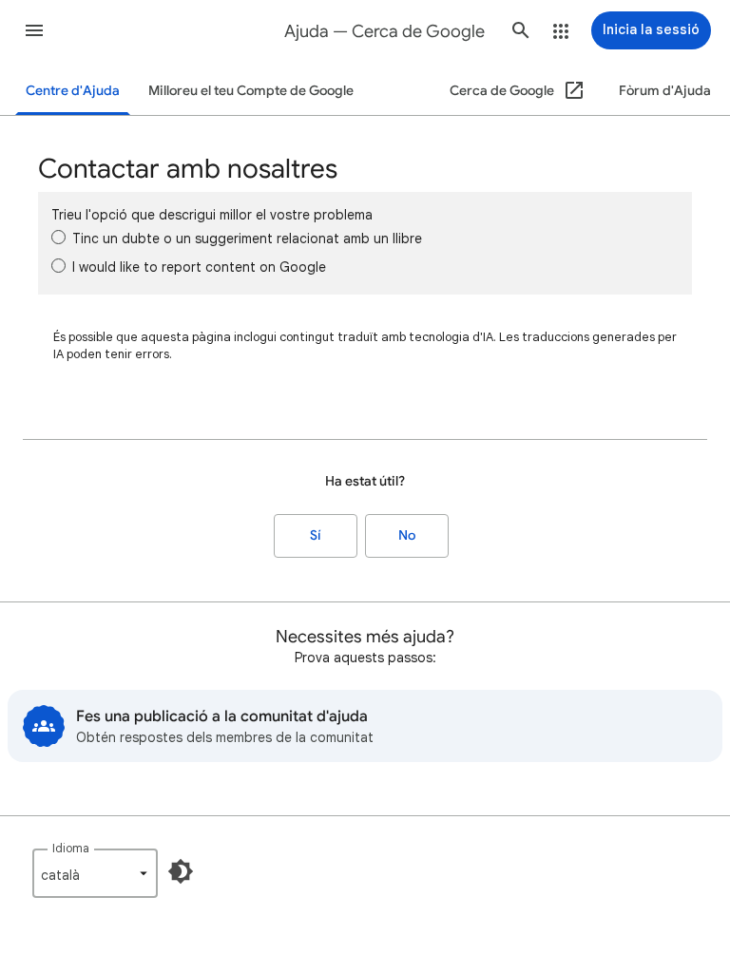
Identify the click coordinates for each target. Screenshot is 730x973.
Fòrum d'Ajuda (665, 91)
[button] (34, 30)
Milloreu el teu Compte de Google (251, 91)
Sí (315, 535)
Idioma (70, 848)
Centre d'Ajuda (73, 91)
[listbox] (95, 873)
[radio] (58, 237)
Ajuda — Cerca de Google (384, 31)
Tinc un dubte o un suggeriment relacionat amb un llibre (247, 238)
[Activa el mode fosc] (180, 871)
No (406, 535)
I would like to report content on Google (199, 267)
